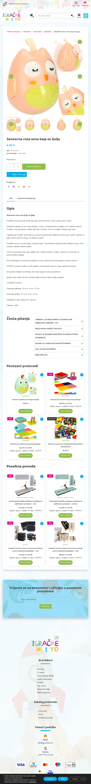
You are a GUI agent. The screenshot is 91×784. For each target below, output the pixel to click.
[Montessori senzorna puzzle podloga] (65, 383)
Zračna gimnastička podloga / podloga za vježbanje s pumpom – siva (25, 502)
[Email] (24, 187)
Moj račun (41, 685)
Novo (40, 714)
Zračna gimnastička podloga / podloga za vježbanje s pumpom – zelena (65, 502)
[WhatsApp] (19, 187)
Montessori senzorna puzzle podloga (65, 399)
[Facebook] (9, 187)
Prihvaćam (50, 779)
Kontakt (40, 682)
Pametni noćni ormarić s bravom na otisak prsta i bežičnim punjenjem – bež (65, 550)
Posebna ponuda (45, 717)
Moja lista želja (43, 689)
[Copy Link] (29, 187)
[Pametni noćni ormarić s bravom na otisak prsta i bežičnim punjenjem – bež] (65, 532)
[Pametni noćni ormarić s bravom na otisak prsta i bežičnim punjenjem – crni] (25, 532)
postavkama (32, 782)
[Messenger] (14, 187)
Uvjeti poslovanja (44, 679)
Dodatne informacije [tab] (26, 198)
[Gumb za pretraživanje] (72, 15)
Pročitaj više (65, 455)
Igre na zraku (22, 498)
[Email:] (45, 735)
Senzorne (22, 153)
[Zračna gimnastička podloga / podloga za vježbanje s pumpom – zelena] (65, 485)
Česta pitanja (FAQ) (45, 675)
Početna (40, 669)
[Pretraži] (32, 16)
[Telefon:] (45, 748)
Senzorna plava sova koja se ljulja (25, 399)
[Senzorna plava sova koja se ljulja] (25, 383)
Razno (25, 545)
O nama (40, 672)
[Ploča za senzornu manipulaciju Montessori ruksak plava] (65, 428)
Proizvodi (42, 711)
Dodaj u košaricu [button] (25, 411)
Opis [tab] (11, 198)
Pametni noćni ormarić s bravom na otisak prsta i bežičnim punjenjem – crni (25, 550)
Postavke (75, 779)
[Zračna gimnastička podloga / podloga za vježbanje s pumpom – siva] (25, 485)
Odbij (63, 779)
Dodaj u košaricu (34, 166)
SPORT (31, 498)
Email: (45, 739)
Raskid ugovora (43, 692)
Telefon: (45, 752)
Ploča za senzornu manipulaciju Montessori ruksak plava (65, 445)
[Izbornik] (85, 15)
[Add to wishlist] (42, 374)
